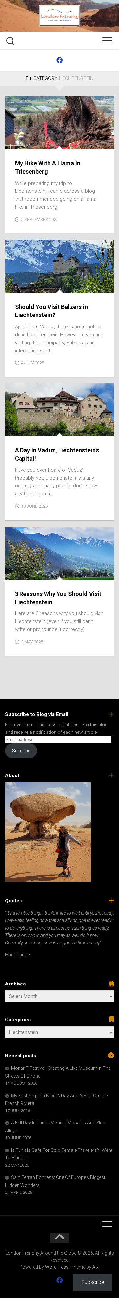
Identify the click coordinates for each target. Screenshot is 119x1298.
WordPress (57, 1267)
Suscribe (21, 750)
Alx (95, 1267)
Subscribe (92, 1282)
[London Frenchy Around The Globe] (59, 60)
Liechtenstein (46, 142)
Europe (18, 142)
